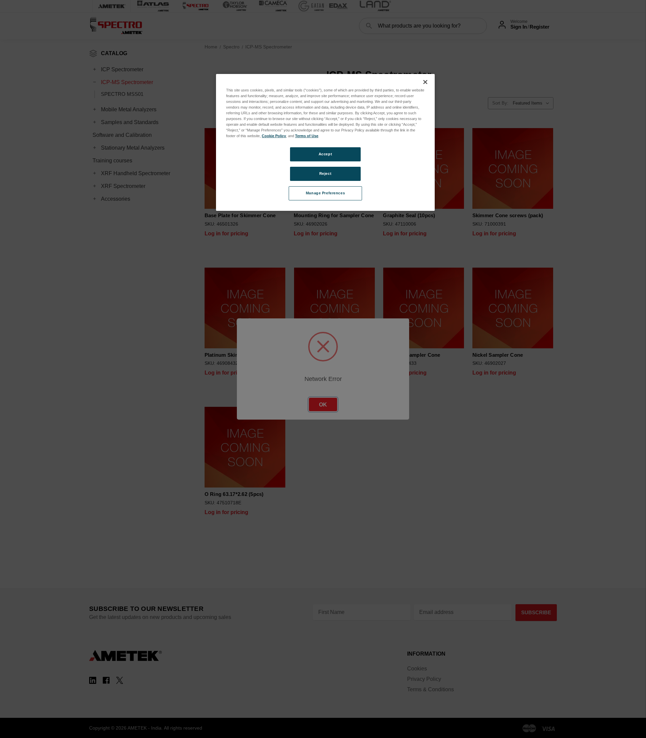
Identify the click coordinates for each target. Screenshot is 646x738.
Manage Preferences (325, 193)
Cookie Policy (274, 136)
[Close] (425, 82)
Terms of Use (306, 136)
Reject (325, 173)
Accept (325, 154)
